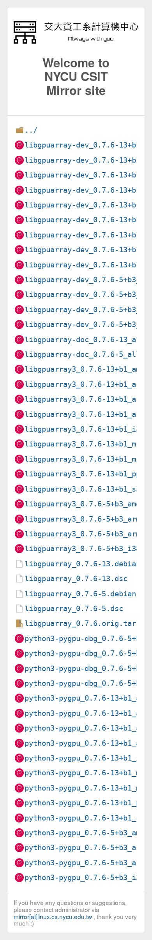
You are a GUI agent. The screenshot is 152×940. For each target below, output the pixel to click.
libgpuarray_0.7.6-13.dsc (76, 578)
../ (31, 130)
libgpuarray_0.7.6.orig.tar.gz (87, 623)
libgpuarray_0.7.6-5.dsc (74, 608)
